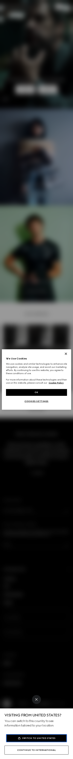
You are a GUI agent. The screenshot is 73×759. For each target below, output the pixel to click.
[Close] (36, 699)
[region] (36, 379)
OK (36, 392)
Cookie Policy (56, 383)
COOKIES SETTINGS (36, 401)
